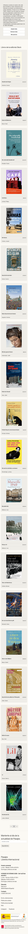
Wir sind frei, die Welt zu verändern (9, 468)
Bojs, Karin (4, 739)
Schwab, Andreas (6, 433)
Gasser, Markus (5, 778)
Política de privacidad (7, 903)
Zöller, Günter (5, 700)
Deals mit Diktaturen (6, 120)
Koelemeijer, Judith (6, 355)
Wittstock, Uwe (5, 509)
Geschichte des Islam (7, 275)
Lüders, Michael (5, 818)
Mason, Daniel (5, 662)
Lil (2, 774)
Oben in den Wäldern (6, 658)
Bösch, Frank (5, 123)
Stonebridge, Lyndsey (7, 471)
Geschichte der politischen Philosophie (11, 697)
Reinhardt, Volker (5, 624)
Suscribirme (5, 846)
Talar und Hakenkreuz (7, 582)
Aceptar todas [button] (14, 28)
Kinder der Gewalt (6, 391)
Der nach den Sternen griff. (8, 620)
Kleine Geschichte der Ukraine (9, 313)
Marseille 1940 (5, 506)
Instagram (4, 909)
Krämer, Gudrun (5, 279)
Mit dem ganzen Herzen (7, 352)
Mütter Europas (5, 735)
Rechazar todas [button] (14, 31)
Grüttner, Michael (5, 586)
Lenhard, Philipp (5, 201)
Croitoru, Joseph (5, 241)
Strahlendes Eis (5, 814)
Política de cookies (6, 900)
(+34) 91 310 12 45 (6, 893)
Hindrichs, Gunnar (6, 85)
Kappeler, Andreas (6, 317)
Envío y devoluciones (7, 898)
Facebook (11, 909)
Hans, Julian (4, 395)
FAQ (2, 905)
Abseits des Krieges (6, 81)
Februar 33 (4, 544)
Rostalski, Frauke (5, 163)
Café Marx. (4, 198)
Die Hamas (4, 237)
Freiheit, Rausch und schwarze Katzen (10, 429)
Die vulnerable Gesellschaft (8, 160)
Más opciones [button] (14, 34)
